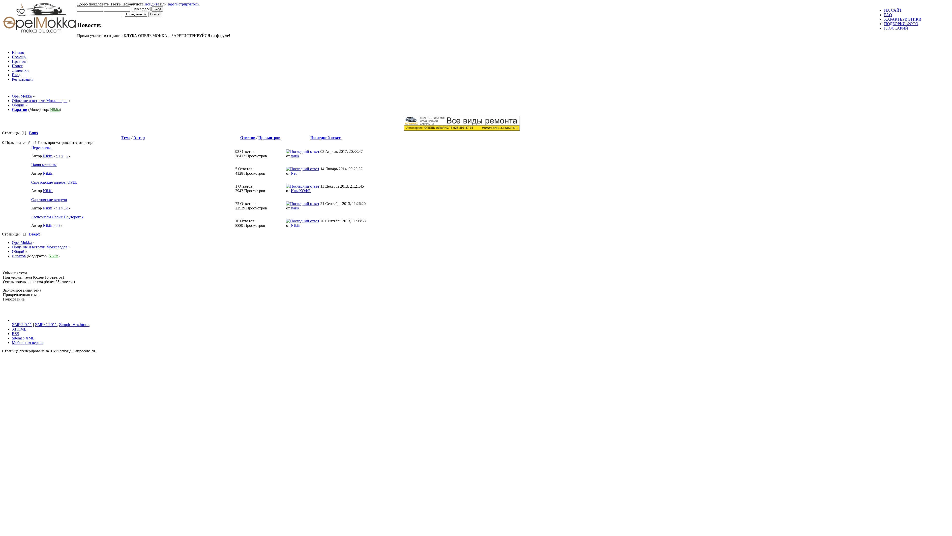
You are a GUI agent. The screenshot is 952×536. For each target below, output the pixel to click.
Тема (125, 137)
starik (295, 156)
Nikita (55, 109)
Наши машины (44, 165)
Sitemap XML (23, 338)
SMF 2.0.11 (22, 325)
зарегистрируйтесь (183, 4)
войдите (152, 4)
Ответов (247, 137)
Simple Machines (74, 325)
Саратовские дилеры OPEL (54, 182)
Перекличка (41, 147)
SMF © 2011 (46, 325)
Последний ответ (326, 137)
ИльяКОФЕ (301, 191)
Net (294, 173)
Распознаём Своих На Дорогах (57, 217)
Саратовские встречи (49, 200)
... (64, 156)
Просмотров (269, 137)
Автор (139, 137)
